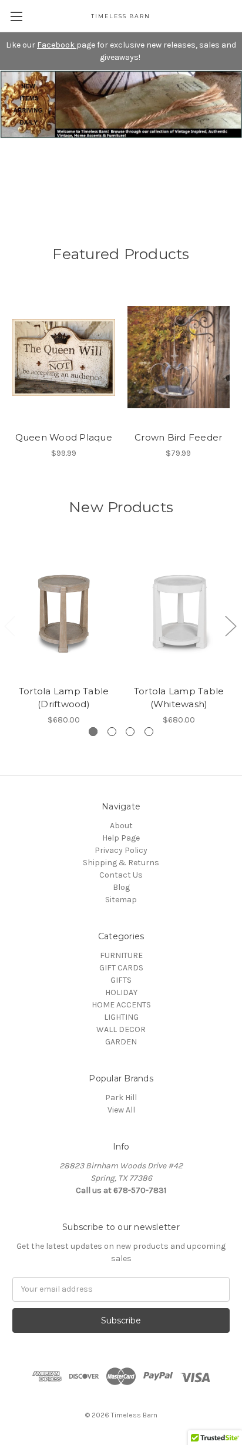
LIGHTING (121, 1017)
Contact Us (121, 875)
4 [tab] (148, 731)
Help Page (121, 838)
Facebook (56, 45)
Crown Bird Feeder (178, 437)
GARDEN (121, 1042)
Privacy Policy (121, 850)
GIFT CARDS (121, 968)
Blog (121, 887)
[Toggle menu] (16, 16)
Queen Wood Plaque (63, 437)
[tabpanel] (64, 634)
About (121, 826)
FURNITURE (121, 955)
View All (121, 1110)
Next (230, 625)
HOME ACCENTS (121, 1005)
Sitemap (121, 900)
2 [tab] (111, 731)
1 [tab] (93, 731)
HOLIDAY (121, 992)
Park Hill (121, 1098)
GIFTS (121, 980)
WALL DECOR (121, 1029)
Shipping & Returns (121, 863)
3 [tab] (130, 731)
